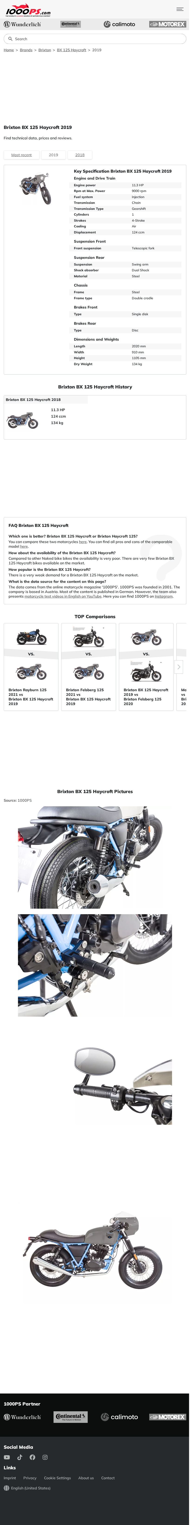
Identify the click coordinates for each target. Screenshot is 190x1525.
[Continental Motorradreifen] (70, 24)
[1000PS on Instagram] (49, 1457)
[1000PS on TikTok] (23, 1457)
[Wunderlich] (22, 24)
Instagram (164, 596)
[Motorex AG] (167, 24)
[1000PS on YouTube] (10, 1457)
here (83, 541)
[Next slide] (178, 667)
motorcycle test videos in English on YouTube (63, 596)
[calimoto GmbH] (119, 24)
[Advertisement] (95, 88)
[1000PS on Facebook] (36, 1457)
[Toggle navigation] (180, 9)
